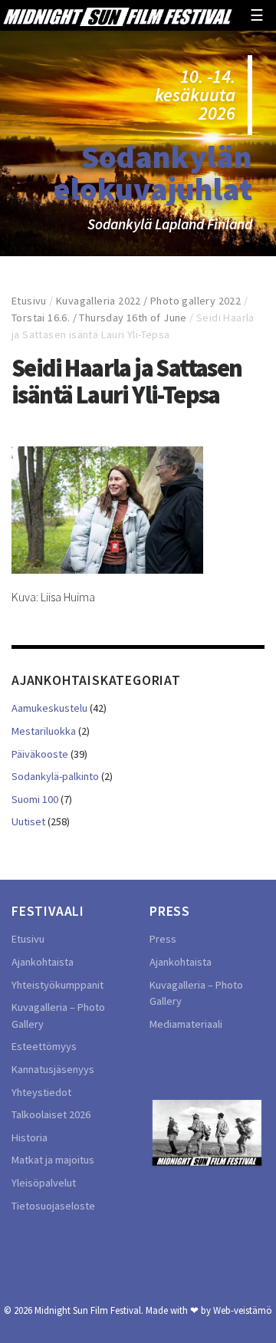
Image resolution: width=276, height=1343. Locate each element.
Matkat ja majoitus (53, 1160)
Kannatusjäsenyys (53, 1069)
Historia (30, 1137)
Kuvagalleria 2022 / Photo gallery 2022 (148, 301)
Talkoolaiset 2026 (51, 1114)
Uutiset (28, 821)
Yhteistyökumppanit (58, 985)
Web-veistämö (242, 1310)
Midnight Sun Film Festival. (88, 1310)
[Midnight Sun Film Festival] (117, 15)
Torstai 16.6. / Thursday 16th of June (99, 317)
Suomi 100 (35, 799)
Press (163, 939)
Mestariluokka (44, 731)
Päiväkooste (40, 754)
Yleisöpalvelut (44, 1183)
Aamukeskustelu (49, 708)
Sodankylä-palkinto (55, 776)
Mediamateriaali (186, 1024)
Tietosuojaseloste (53, 1206)
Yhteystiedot (41, 1092)
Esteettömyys (44, 1046)
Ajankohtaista (43, 962)
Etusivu (29, 301)
